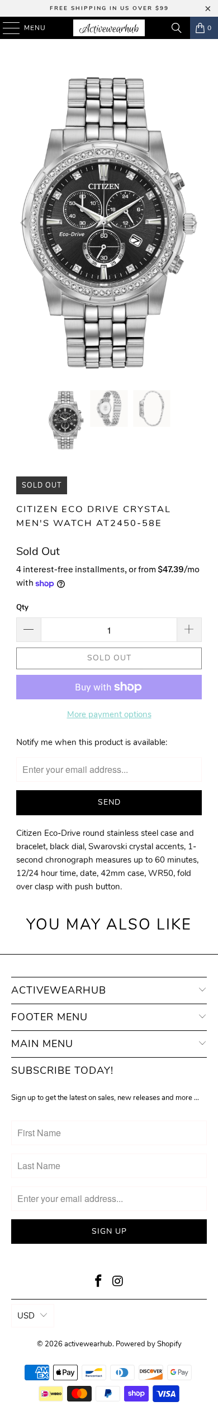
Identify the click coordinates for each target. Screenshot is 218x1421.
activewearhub (88, 1344)
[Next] (193, 222)
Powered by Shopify (149, 1344)
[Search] (176, 28)
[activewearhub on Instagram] (118, 1282)
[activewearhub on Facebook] (99, 1282)
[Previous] (25, 222)
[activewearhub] (109, 28)
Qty (22, 607)
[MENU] (6, 28)
